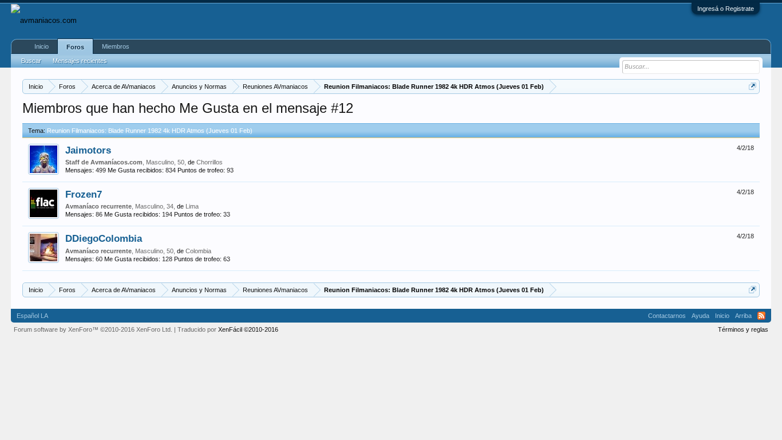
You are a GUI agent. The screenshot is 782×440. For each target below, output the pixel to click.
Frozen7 (83, 194)
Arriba (743, 315)
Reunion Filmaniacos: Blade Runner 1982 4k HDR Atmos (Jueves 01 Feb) (149, 130)
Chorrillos (209, 162)
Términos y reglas (743, 329)
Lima (192, 206)
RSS (761, 316)
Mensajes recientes (80, 60)
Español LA (32, 315)
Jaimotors (88, 150)
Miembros (115, 46)
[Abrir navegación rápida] (752, 86)
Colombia (198, 250)
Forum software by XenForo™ (93, 329)
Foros (75, 47)
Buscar (31, 60)
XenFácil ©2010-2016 (248, 329)
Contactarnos (667, 315)
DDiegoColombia (103, 238)
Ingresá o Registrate (725, 8)
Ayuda (700, 315)
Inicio (41, 46)
